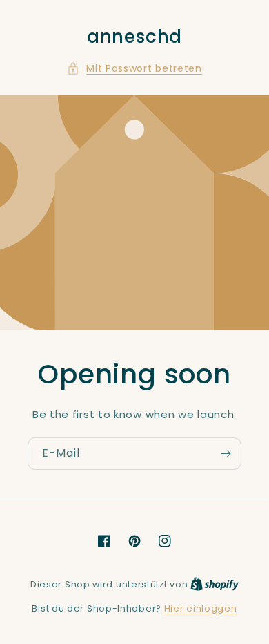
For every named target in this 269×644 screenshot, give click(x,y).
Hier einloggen (200, 608)
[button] (134, 68)
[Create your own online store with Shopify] (214, 584)
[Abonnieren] (225, 453)
